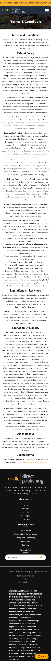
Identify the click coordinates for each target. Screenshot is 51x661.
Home (25, 505)
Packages (25, 516)
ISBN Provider (25, 530)
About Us (25, 508)
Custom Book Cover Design (25, 534)
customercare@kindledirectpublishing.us (32, 462)
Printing (25, 545)
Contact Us (25, 519)
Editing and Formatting (25, 537)
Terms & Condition (25, 576)
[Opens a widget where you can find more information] (42, 657)
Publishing (25, 541)
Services (25, 512)
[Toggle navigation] (47, 10)
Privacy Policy (25, 582)
